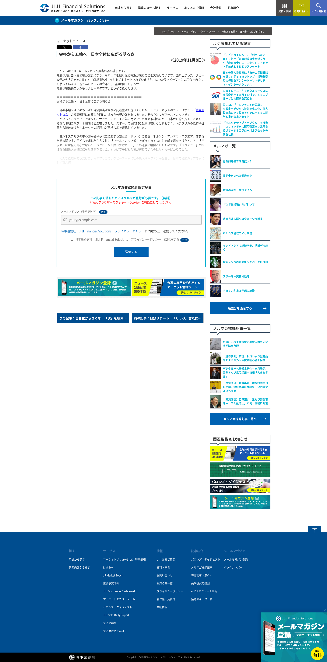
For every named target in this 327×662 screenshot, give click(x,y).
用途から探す (123, 7)
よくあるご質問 (194, 7)
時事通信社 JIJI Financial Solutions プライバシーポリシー (103, 231)
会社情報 (215, 7)
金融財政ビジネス (113, 631)
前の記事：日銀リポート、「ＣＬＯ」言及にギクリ (169, 318)
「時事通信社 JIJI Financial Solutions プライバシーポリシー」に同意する (130, 239)
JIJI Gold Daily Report (116, 615)
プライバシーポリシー (170, 591)
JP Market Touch (113, 575)
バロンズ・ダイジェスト (117, 607)
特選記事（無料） (201, 575)
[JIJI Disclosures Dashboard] (240, 474)
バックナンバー (233, 567)
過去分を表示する (240, 308)
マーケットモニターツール (119, 599)
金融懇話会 (109, 623)
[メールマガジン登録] (240, 507)
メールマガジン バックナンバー (198, 31)
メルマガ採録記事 (201, 567)
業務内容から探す (149, 7)
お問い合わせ (165, 575)
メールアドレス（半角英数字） (83, 211)
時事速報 (140, 559)
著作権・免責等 (166, 599)
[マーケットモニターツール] (240, 458)
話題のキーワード (201, 599)
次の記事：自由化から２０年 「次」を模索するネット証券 (94, 318)
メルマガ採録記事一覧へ (240, 418)
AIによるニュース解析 (204, 591)
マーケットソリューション (119, 559)
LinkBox (108, 567)
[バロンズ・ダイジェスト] (240, 491)
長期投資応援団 (200, 583)
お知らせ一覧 (165, 583)
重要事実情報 (111, 583)
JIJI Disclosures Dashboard (119, 591)
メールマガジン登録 (236, 559)
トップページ (168, 31)
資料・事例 (163, 567)
